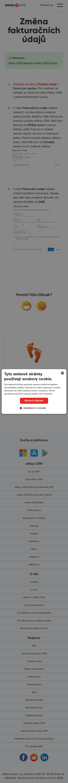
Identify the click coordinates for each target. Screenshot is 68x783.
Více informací (45, 394)
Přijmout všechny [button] (34, 400)
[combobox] (62, 373)
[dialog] (34, 391)
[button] (34, 408)
